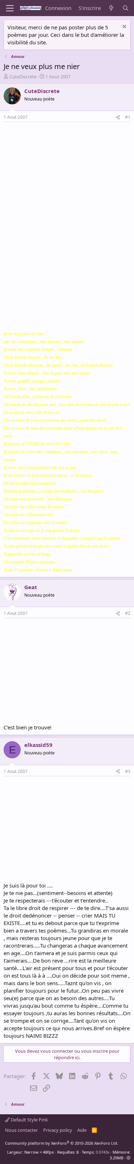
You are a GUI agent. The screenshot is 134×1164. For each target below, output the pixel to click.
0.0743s (102, 1152)
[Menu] (9, 8)
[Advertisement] (64, 176)
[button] (128, 1157)
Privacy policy (57, 1130)
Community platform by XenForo (61, 1143)
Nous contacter (21, 1130)
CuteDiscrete (22, 76)
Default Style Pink (29, 1119)
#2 (127, 613)
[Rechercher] (126, 8)
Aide (81, 1130)
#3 (127, 771)
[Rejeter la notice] (123, 27)
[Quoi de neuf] (111, 8)
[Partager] (118, 117)
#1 (127, 117)
